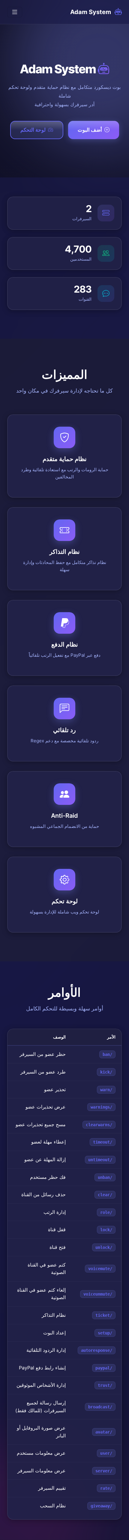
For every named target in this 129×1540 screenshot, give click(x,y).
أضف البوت (90, 130)
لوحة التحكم (33, 130)
